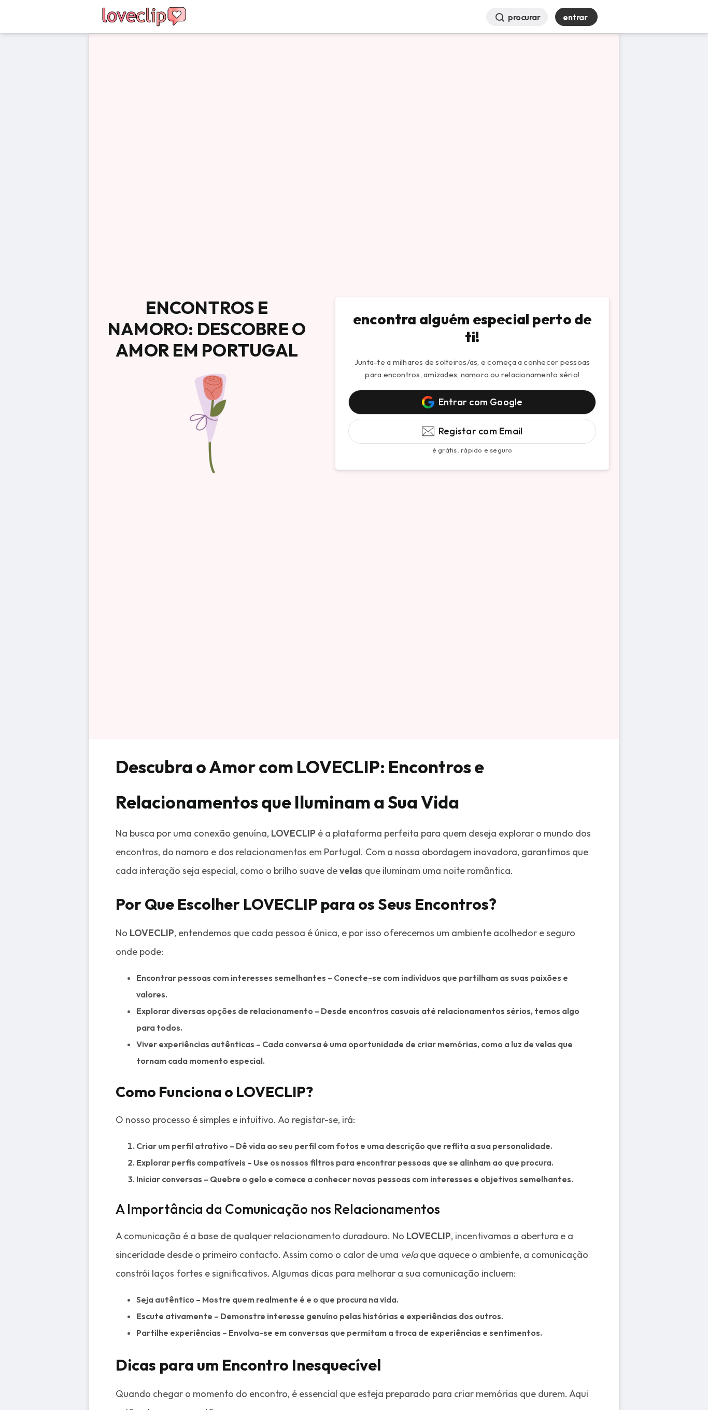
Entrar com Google (480, 402)
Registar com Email (480, 431)
